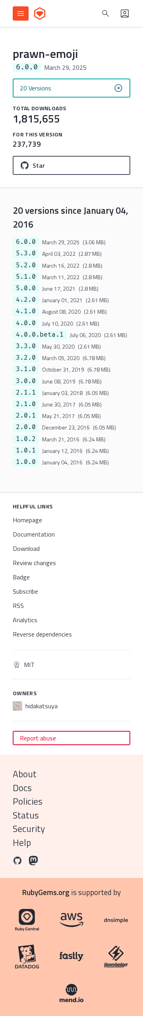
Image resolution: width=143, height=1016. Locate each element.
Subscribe (25, 591)
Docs (22, 788)
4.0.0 (26, 323)
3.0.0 (26, 381)
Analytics (25, 620)
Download (26, 548)
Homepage (27, 520)
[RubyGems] (39, 13)
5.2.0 (26, 265)
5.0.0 (26, 288)
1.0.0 (26, 462)
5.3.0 (26, 253)
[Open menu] (21, 13)
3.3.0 (26, 346)
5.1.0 (26, 277)
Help (22, 842)
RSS (18, 605)
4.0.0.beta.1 (40, 335)
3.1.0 (26, 369)
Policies (28, 801)
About (25, 774)
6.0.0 (26, 242)
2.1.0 (26, 404)
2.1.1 (26, 393)
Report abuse (38, 738)
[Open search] (106, 13)
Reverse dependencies (42, 634)
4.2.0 (26, 300)
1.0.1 (26, 450)
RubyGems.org (46, 892)
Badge (21, 577)
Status (26, 815)
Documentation (34, 534)
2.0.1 (26, 416)
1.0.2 (26, 439)
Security (29, 829)
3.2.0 (26, 358)
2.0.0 (26, 427)
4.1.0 (26, 311)
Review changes (34, 562)
